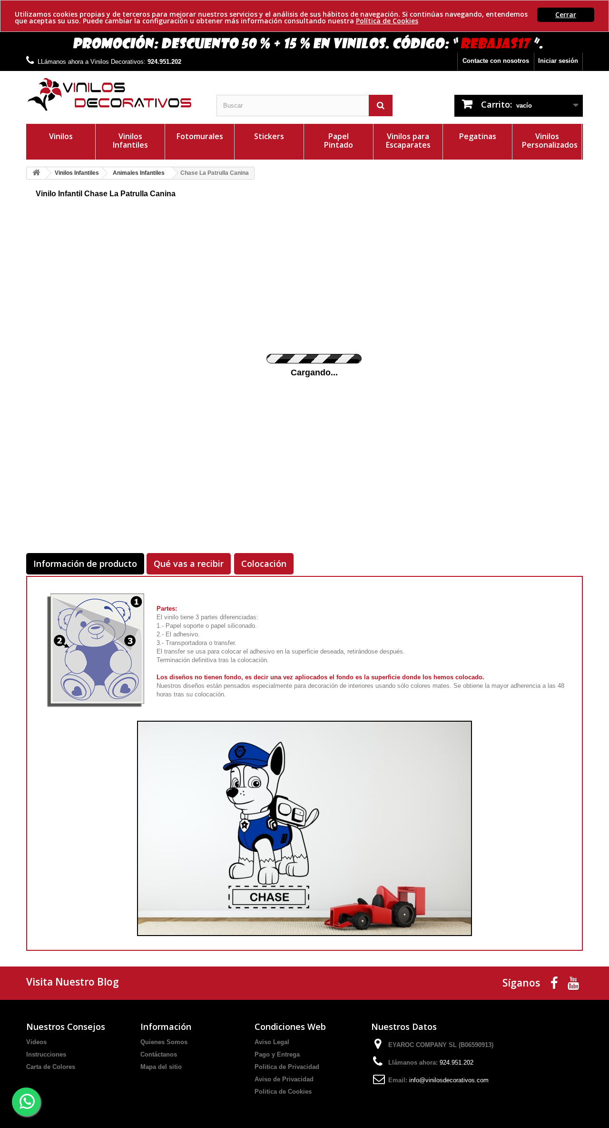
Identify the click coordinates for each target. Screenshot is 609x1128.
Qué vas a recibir (189, 563)
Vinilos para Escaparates (408, 140)
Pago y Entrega (277, 1054)
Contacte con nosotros (495, 60)
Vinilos (61, 136)
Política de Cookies (387, 20)
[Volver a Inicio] (36, 173)
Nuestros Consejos (65, 1026)
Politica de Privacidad (287, 1066)
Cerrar (565, 14)
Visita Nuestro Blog (72, 981)
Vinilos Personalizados (550, 140)
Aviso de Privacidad (284, 1079)
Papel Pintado (338, 140)
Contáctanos (158, 1054)
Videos (36, 1042)
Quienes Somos (163, 1042)
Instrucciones (46, 1054)
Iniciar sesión (558, 60)
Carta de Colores (50, 1066)
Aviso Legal (272, 1042)
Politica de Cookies (283, 1091)
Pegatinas (477, 136)
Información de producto (85, 563)
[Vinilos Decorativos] (114, 94)
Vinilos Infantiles (130, 140)
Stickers (269, 136)
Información (165, 1026)
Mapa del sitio (161, 1066)
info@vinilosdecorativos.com (449, 1080)
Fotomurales (200, 136)
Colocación (263, 563)
